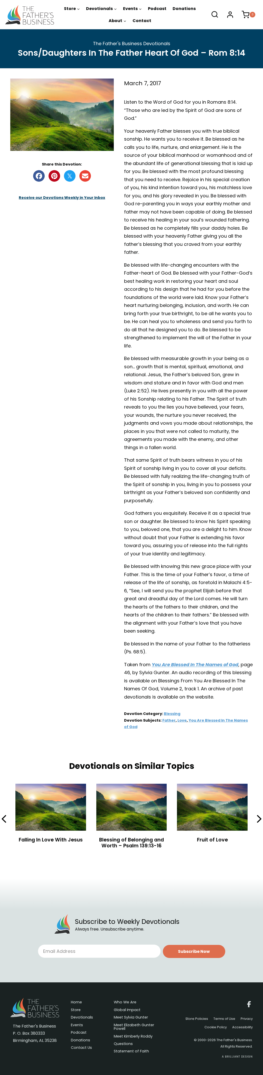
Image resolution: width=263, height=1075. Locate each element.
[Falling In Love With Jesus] (50, 817)
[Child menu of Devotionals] (101, 9)
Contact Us (81, 1048)
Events (77, 1025)
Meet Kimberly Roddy (133, 1036)
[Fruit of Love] (212, 817)
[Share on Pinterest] (54, 176)
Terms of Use (224, 1019)
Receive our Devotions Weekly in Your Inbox (62, 197)
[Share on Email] (85, 176)
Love (182, 720)
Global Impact (127, 1010)
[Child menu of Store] (72, 9)
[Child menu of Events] (132, 9)
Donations (184, 9)
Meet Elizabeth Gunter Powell (134, 1027)
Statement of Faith (131, 1051)
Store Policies (196, 1019)
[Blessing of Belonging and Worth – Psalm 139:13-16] (131, 817)
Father (169, 720)
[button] (194, 951)
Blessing (172, 713)
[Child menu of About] (117, 21)
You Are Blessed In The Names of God (195, 664)
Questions (123, 1044)
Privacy (247, 1019)
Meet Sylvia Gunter (131, 1017)
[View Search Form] (214, 14)
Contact (142, 21)
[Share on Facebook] (39, 176)
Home (76, 1002)
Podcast (157, 9)
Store (76, 1010)
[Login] (230, 14)
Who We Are (125, 1002)
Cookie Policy (215, 1027)
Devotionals (82, 1017)
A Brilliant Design (237, 1057)
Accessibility (242, 1027)
